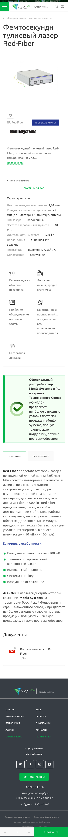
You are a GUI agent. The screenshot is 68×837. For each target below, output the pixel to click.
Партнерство (43, 736)
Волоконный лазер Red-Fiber (37, 651)
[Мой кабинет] (62, 6)
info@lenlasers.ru (34, 754)
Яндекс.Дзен (49, 764)
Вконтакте (20, 764)
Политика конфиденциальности (46, 816)
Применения (12, 723)
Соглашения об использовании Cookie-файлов (32, 821)
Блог (38, 709)
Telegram (30, 764)
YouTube (40, 764)
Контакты (41, 729)
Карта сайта (42, 826)
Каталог (10, 709)
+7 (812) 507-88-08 (34, 748)
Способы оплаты (27, 826)
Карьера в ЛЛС (13, 736)
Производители (14, 716)
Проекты (41, 716)
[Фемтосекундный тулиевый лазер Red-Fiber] (34, 78)
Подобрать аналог (45, 122)
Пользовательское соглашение (17, 816)
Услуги (9, 729)
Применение (40, 456)
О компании (43, 723)
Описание (14, 456)
